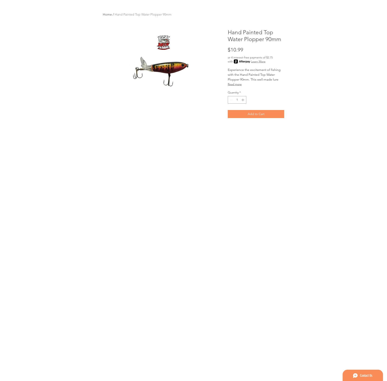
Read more (235, 84)
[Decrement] (230, 99)
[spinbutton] (237, 99)
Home (107, 14)
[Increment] (243, 99)
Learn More (258, 61)
